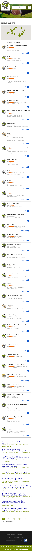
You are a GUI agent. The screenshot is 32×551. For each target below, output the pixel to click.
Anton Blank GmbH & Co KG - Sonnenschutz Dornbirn (12, 479)
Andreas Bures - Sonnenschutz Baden (14, 472)
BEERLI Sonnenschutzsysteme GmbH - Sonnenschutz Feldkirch (15, 509)
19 (3, 521)
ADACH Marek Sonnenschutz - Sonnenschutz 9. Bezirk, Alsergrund (14, 450)
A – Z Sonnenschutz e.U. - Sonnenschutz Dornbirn (15, 442)
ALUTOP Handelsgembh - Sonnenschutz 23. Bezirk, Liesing (15, 457)
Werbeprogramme (10, 534)
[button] (24, 30)
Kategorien (16, 537)
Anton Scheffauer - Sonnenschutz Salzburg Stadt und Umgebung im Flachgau (16, 486)
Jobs (21, 540)
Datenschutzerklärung (11, 540)
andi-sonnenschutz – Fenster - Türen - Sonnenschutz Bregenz (14, 465)
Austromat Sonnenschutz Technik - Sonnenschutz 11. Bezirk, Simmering (14, 494)
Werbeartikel (21, 534)
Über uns (8, 537)
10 (25, 519)
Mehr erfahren (20, 549)
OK (26, 549)
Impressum (23, 537)
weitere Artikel (9, 521)
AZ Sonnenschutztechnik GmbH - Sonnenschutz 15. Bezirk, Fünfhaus (13, 502)
